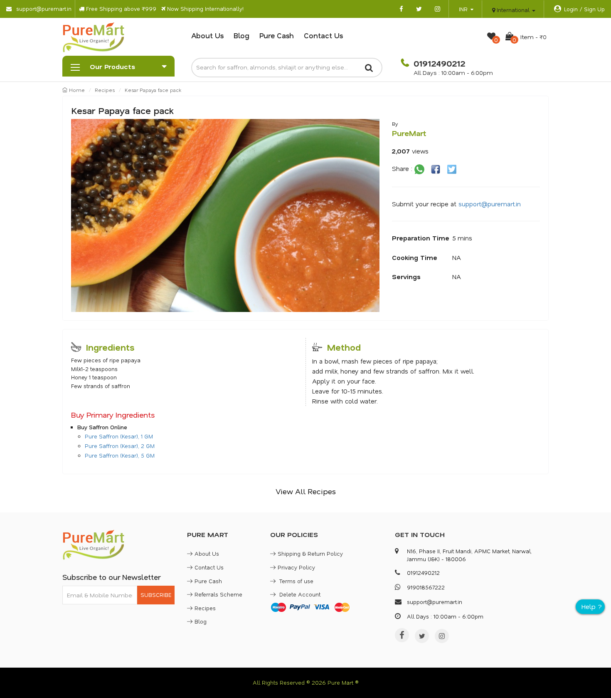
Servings (406, 276)
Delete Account (299, 594)
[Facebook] (402, 635)
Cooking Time (414, 257)
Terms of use (295, 580)
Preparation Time (420, 238)
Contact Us (323, 35)
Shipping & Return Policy (310, 553)
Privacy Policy (296, 567)
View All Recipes (306, 491)
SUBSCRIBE (155, 594)
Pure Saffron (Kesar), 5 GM (120, 455)
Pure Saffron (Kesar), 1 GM (119, 436)
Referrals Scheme (218, 594)
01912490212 (438, 63)
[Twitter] (422, 636)
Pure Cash (276, 35)
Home (76, 90)
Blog (241, 35)
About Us (207, 35)
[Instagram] (442, 636)
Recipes (105, 90)
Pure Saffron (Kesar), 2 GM (120, 445)
